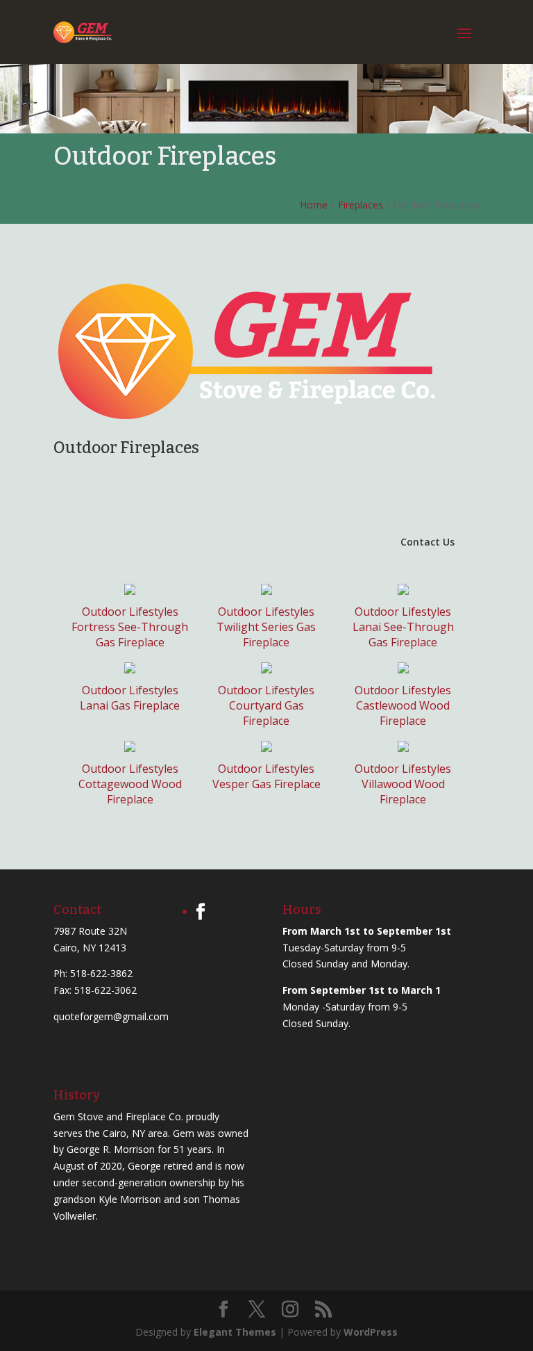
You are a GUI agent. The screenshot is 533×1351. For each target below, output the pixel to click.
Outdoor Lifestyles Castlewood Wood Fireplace (403, 705)
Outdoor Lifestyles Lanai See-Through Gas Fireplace (403, 627)
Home (314, 204)
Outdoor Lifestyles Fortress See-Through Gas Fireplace (129, 627)
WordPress (371, 1331)
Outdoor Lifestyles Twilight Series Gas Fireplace (266, 627)
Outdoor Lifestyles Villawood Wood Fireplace (403, 784)
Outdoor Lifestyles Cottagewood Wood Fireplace (130, 784)
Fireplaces (360, 204)
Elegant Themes (235, 1331)
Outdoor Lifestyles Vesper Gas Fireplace (266, 776)
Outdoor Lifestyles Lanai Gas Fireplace (130, 697)
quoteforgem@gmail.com (111, 1016)
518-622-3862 (101, 973)
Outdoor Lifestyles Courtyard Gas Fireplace (266, 705)
